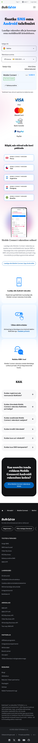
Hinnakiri (5, 655)
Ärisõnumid (6, 576)
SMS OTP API (6, 612)
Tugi (17, 2)
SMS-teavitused (7, 547)
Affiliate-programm (8, 640)
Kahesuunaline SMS (8, 558)
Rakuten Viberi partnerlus (10, 680)
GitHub (4, 687)
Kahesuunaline (11, 85)
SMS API (4, 608)
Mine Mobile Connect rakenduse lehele (19, 485)
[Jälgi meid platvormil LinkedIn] (9, 740)
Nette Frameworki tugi (9, 691)
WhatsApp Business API (10, 623)
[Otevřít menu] (34, 7)
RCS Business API (7, 615)
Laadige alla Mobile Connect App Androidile (19, 263)
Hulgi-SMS (5, 544)
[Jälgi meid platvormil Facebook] (19, 740)
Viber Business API (8, 619)
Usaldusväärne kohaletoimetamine (14, 583)
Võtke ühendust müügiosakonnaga (14, 658)
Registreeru (7, 529)
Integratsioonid (7, 590)
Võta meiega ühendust (24, 529)
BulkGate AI (6, 594)
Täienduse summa (8, 55)
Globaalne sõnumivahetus (11, 579)
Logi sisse (33, 2)
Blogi (3, 672)
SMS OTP (5, 562)
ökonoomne (9, 79)
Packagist (5, 683)
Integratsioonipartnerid (10, 644)
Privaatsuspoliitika (23, 734)
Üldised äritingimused (8, 734)
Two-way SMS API (7, 626)
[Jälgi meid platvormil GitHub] (29, 740)
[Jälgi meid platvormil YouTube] (24, 740)
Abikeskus (5, 676)
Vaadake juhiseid (23, 331)
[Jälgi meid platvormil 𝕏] (14, 740)
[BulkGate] (9, 7)
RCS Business (6, 555)
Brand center (6, 651)
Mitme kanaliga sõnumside (11, 587)
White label (5, 647)
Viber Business (7, 551)
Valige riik (5, 44)
